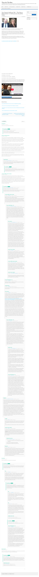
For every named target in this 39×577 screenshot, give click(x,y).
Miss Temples (7, 556)
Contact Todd (18, 6)
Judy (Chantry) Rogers (8, 98)
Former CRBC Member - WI (14, 222)
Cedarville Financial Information (6, 8)
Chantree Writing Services (9, 160)
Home (2, 6)
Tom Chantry (19, 98)
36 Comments (23, 16)
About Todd (6, 6)
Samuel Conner (12, 375)
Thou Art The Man (7, 2)
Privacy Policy (23, 6)
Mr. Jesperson (12, 250)
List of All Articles (11, 6)
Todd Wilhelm (4, 16)
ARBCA (3, 98)
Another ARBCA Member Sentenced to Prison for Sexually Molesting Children (11, 103)
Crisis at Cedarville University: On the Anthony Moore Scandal (9, 110)
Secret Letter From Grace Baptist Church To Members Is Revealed (10, 105)
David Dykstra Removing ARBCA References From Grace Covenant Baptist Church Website (19, 114)
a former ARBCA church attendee (9, 187)
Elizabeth (9, 419)
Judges (5, 98)
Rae (9, 484)
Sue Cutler (7, 464)
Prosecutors (16, 98)
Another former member (13, 262)
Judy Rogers (13, 98)
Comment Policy (29, 6)
